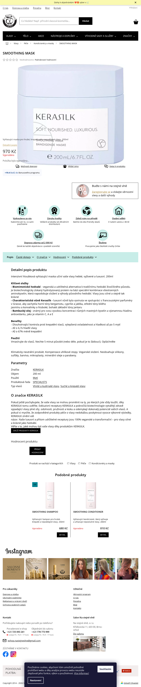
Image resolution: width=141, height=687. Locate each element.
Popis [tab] (10, 257)
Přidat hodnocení (37, 451)
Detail (62, 534)
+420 (16, 631)
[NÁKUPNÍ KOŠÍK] (136, 22)
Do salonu (78, 633)
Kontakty (77, 608)
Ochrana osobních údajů (14, 604)
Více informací (81, 673)
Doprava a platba (20, 8)
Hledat (85, 20)
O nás (5, 8)
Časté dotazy (23, 257)
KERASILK (38, 369)
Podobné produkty (82, 257)
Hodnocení (59, 257)
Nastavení (35, 680)
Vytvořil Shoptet (131, 683)
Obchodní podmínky (12, 597)
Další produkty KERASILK (25, 430)
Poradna (37, 8)
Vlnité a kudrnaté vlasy (46, 386)
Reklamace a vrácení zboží (15, 601)
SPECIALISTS (40, 382)
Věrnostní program (82, 594)
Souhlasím (105, 669)
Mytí (35, 377)
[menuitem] (10, 36)
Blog (47, 8)
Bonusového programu (29, 172)
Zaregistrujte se (101, 192)
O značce (42, 257)
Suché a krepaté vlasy (72, 386)
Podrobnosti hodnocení (45, 59)
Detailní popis (10, 145)
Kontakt (57, 8)
